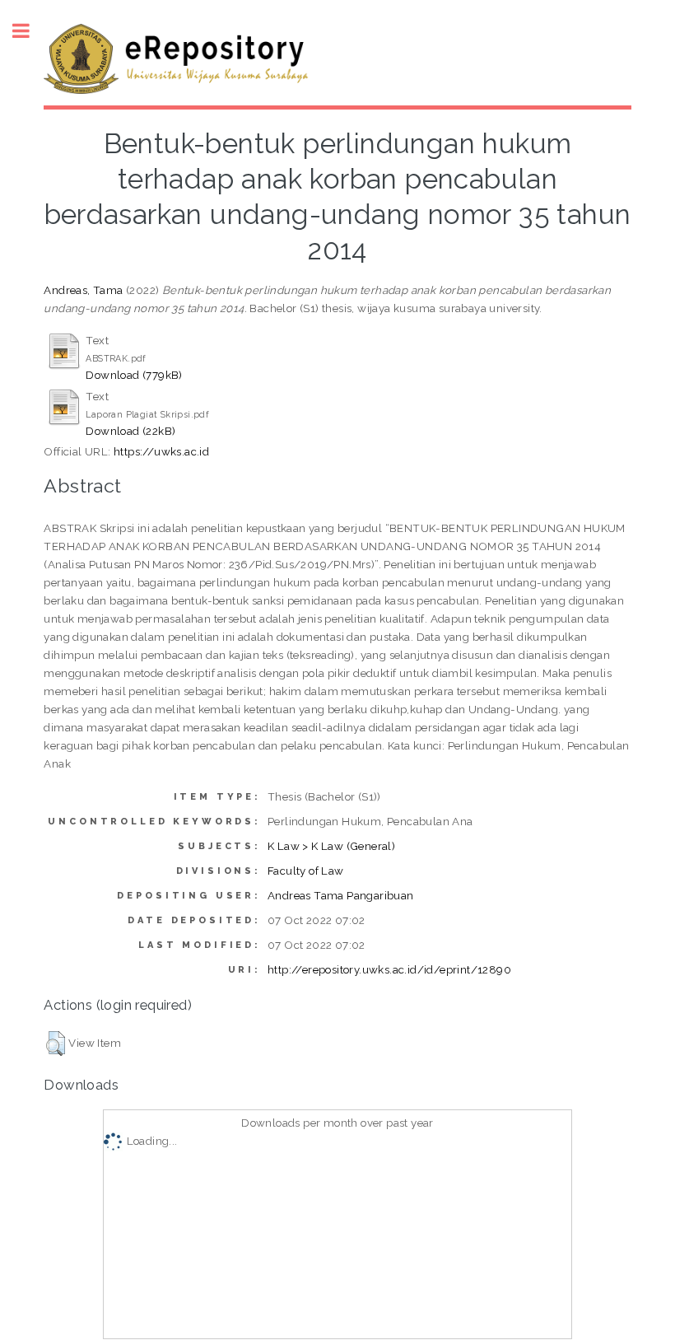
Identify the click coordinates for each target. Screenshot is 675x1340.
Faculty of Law (306, 870)
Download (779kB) (134, 374)
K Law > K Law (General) (331, 845)
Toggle (29, 31)
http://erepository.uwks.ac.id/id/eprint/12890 (389, 969)
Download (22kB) (130, 430)
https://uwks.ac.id (161, 451)
